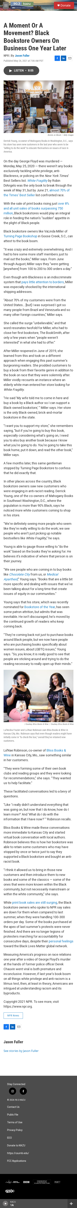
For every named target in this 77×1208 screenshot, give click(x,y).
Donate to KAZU (16, 1145)
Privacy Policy (15, 1130)
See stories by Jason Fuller (21, 1051)
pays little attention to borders (42, 282)
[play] (5, 1203)
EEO (9, 1137)
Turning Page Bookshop (20, 236)
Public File (12, 1114)
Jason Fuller (22, 55)
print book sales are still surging (34, 902)
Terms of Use (14, 1122)
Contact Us (13, 1107)
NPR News (13, 1015)
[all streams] (72, 1203)
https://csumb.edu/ (18, 1153)
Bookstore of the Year (39, 607)
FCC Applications (16, 1161)
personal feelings (61, 941)
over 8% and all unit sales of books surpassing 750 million (36, 208)
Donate (66, 5)
